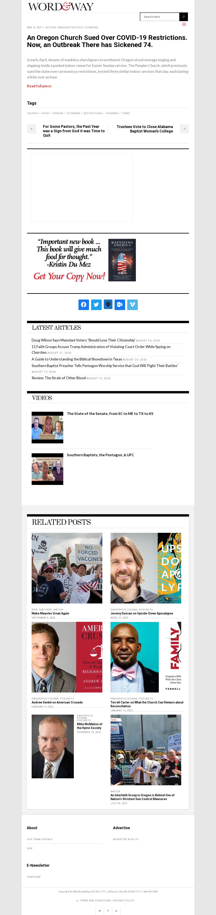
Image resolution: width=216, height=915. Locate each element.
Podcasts (146, 609)
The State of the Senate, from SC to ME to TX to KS (110, 413)
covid (45, 113)
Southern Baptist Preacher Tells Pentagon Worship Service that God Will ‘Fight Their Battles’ (105, 365)
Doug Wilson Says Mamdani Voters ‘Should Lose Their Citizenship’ (83, 340)
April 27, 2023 (119, 617)
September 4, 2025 (43, 617)
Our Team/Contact (40, 839)
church (32, 113)
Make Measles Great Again (50, 613)
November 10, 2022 (89, 732)
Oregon (58, 113)
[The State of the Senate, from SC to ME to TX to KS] (47, 442)
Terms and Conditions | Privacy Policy (107, 900)
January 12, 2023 (121, 710)
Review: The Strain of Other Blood (59, 378)
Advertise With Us (126, 839)
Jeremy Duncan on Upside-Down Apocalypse (142, 613)
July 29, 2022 (119, 803)
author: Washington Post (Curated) (72, 27)
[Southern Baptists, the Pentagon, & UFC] (47, 483)
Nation (58, 609)
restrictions (93, 113)
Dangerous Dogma (124, 609)
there (126, 113)
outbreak (73, 113)
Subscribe (34, 877)
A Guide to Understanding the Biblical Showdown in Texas (77, 359)
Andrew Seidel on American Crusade (57, 702)
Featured (45, 609)
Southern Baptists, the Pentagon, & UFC (100, 455)
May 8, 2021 (34, 27)
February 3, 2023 (42, 706)
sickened (112, 113)
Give (29, 848)
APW (34, 609)
